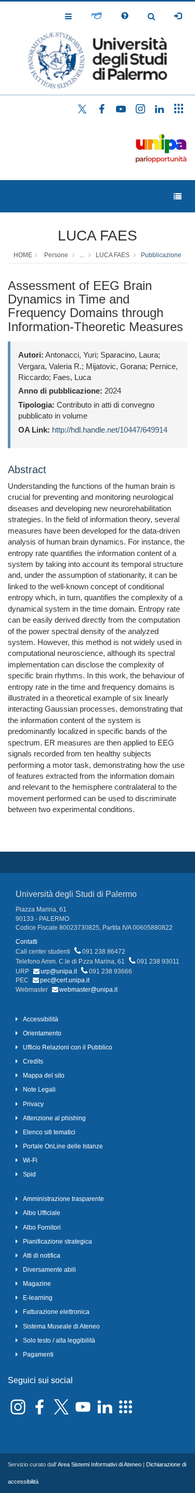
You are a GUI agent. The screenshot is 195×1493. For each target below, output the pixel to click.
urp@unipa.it (59, 971)
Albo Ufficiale (41, 1213)
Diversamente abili (49, 1269)
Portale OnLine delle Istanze (63, 1146)
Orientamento (42, 1033)
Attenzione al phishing (54, 1118)
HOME (23, 255)
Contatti (26, 941)
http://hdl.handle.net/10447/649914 (109, 429)
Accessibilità (40, 1019)
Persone (56, 255)
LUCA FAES (97, 235)
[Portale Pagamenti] (96, 16)
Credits (33, 1061)
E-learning (38, 1297)
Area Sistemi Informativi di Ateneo (99, 1464)
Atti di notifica (41, 1255)
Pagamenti (38, 1354)
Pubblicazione (161, 255)
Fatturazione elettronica (56, 1311)
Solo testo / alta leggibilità (59, 1340)
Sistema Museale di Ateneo (61, 1326)
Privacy (33, 1104)
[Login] (177, 16)
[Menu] (177, 196)
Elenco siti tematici (49, 1132)
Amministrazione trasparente (63, 1199)
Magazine (37, 1283)
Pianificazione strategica (57, 1241)
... (82, 255)
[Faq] (124, 16)
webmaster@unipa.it (88, 989)
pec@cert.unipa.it (64, 980)
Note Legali (39, 1089)
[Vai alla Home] (97, 48)
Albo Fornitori (42, 1227)
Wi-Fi (30, 1160)
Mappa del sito (43, 1075)
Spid (29, 1174)
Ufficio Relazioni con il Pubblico (67, 1047)
